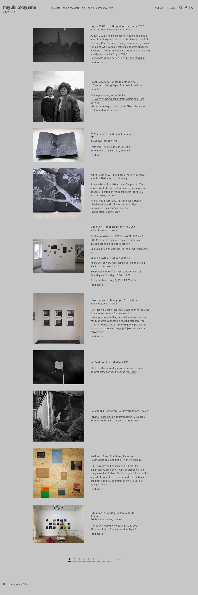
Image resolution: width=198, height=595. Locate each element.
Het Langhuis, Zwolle (113, 240)
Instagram (180, 7)
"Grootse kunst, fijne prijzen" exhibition (114, 300)
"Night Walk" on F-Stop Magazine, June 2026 (117, 26)
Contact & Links (104, 7)
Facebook (185, 7)
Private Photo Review (103, 416)
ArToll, (139, 191)
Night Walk (120, 54)
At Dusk (131, 371)
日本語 (171, 7)
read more (96, 62)
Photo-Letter (97, 368)
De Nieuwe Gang (100, 309)
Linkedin (191, 7)
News (91, 7)
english (159, 7)
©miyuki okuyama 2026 (15, 584)
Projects (55, 7)
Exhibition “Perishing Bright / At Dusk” (113, 226)
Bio (83, 7)
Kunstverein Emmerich (106, 150)
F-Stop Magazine (136, 58)
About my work (71, 7)
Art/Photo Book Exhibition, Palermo (111, 456)
